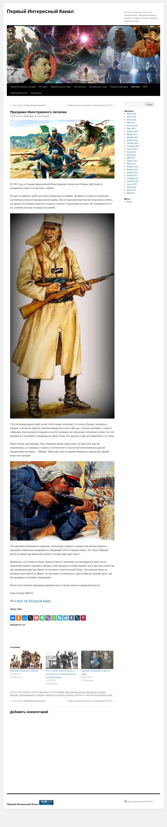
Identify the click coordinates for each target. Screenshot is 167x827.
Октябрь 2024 (132, 143)
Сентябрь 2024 (133, 146)
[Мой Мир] (24, 617)
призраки (40, 694)
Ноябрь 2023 (132, 175)
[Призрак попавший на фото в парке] (97, 660)
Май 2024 (131, 157)
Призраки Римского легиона (24, 670)
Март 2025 (131, 128)
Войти (129, 201)
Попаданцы (36, 92)
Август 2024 (132, 149)
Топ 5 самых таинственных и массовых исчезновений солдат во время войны (61, 674)
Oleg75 (46, 115)
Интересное (80, 86)
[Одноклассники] (18, 617)
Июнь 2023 (131, 190)
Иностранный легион (75, 692)
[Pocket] (36, 617)
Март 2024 (131, 163)
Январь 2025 (132, 134)
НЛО (145, 86)
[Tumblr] (71, 617)
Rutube (47, 600)
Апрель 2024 (132, 160)
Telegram (33, 600)
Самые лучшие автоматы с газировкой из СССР (90, 105)
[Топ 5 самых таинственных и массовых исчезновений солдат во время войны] (62, 660)
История (43, 86)
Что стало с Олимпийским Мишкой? (28, 105)
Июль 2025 (131, 116)
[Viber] (48, 617)
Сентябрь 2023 (133, 181)
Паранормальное (18, 92)
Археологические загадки (23, 86)
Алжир (61, 692)
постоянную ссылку (103, 694)
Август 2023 (132, 184)
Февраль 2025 (132, 131)
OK (40, 600)
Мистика (135, 86)
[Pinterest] (83, 617)
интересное (91, 692)
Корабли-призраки (119, 86)
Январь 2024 (132, 169)
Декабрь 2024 (132, 137)
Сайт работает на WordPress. (140, 801)
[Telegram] (65, 617)
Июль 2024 (131, 151)
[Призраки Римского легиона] (26, 660)
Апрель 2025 (132, 125)
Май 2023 (131, 193)
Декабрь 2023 (132, 172)
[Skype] (59, 617)
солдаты (70, 694)
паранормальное (27, 694)
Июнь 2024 (131, 154)
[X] (30, 617)
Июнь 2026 (131, 113)
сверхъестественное (55, 694)
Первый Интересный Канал (40, 10)
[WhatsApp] (53, 617)
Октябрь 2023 (132, 178)
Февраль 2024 (132, 166)
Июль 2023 (131, 187)
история (102, 692)
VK (26, 600)
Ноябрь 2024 (132, 140)
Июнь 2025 (131, 119)
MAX (20, 600)
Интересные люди (98, 86)
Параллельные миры (60, 86)
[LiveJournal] (77, 617)
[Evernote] (42, 617)
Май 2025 (131, 122)
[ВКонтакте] (12, 617)
